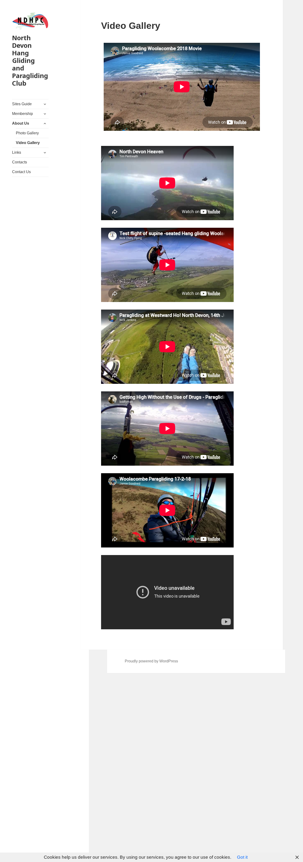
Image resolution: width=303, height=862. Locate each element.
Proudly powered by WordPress (151, 661)
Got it (242, 857)
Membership (22, 114)
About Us (20, 123)
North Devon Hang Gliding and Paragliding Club (30, 60)
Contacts (19, 162)
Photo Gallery (27, 133)
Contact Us (21, 172)
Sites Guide (22, 104)
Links (16, 152)
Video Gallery (28, 143)
